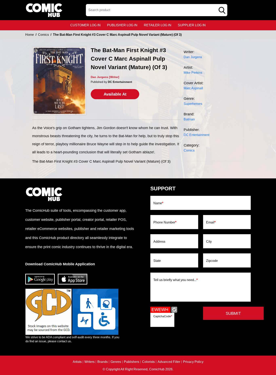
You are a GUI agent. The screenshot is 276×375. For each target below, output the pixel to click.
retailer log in (157, 25)
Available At (115, 94)
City (209, 241)
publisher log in (122, 25)
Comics (43, 34)
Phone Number (164, 222)
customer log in (85, 25)
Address (159, 241)
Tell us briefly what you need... (175, 280)
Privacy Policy (193, 361)
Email (211, 222)
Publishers (131, 361)
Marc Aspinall (193, 88)
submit (233, 313)
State (157, 260)
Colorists (148, 361)
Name (158, 203)
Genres (116, 361)
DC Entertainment (196, 135)
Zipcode (212, 260)
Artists (77, 361)
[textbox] (156, 10)
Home (29, 34)
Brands (102, 361)
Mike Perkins (193, 72)
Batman (189, 119)
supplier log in (192, 25)
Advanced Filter (169, 361)
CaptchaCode (162, 316)
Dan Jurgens (193, 57)
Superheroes (193, 103)
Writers (89, 361)
